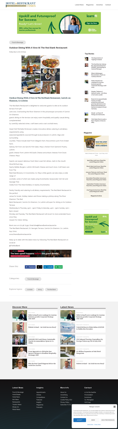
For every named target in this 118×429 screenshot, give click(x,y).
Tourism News (16, 404)
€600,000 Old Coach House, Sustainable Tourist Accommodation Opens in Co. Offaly (41, 341)
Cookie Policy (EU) (66, 400)
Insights (38, 402)
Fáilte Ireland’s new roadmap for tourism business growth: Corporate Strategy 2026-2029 (99, 84)
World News (16, 409)
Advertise (99, 5)
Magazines (90, 5)
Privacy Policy (97, 424)
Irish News (15, 399)
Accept (79, 420)
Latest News (79, 5)
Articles (38, 395)
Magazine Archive (96, 196)
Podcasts (39, 407)
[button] (114, 407)
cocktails (29, 289)
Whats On (15, 407)
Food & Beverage (17, 42)
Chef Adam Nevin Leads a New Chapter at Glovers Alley (99, 120)
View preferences (107, 420)
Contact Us (64, 397)
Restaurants (16, 402)
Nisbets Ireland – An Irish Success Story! (42, 327)
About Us (63, 392)
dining (40, 289)
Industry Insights (82, 324)
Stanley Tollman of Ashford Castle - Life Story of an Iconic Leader (99, 93)
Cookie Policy (90, 424)
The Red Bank (51, 289)
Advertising (64, 395)
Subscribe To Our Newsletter (69, 405)
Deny (93, 420)
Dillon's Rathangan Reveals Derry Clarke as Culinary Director (98, 75)
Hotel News (16, 397)
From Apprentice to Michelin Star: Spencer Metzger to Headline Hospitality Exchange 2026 (42, 353)
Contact (108, 5)
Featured (31, 312)
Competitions (40, 397)
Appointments (41, 392)
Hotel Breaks (16, 394)
